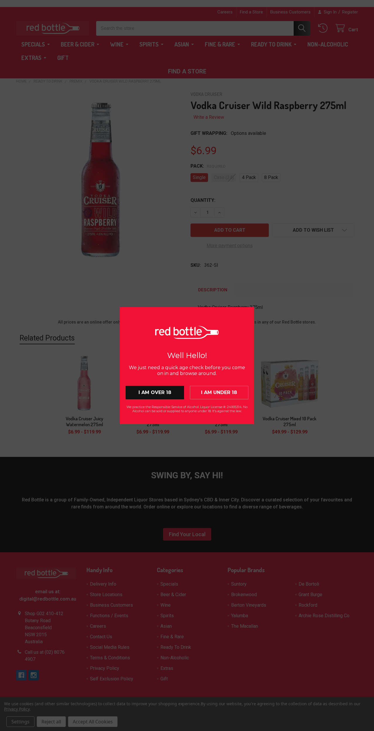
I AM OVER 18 (154, 392)
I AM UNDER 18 (219, 392)
